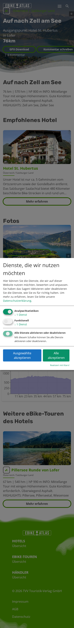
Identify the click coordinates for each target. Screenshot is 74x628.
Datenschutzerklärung (17, 300)
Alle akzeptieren (56, 355)
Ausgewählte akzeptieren (22, 355)
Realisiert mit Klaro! (59, 365)
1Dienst (20, 314)
